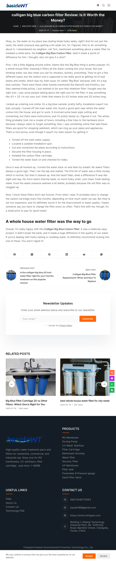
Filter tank (68, 469)
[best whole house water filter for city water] (85, 377)
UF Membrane (70, 465)
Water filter (68, 457)
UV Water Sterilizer (73, 445)
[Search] (103, 5)
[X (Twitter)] (32, 254)
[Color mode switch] (98, 5)
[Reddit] (84, 254)
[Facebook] (14, 254)
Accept (89, 556)
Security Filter (70, 461)
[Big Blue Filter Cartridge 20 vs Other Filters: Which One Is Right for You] (31, 377)
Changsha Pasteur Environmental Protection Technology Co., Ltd (58, 547)
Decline (103, 556)
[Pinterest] (49, 254)
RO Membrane (70, 437)
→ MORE (35, 465)
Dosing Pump (69, 441)
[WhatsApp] (101, 254)
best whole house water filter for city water (85, 400)
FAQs (8, 498)
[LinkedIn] (67, 254)
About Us (11, 502)
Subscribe (87, 318)
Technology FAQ (15, 510)
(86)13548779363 (80, 499)
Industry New (58, 30)
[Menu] (109, 5)
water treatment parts (33, 449)
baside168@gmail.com (83, 507)
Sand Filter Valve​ (71, 477)
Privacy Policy (66, 325)
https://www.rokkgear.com (85, 515)
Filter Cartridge (71, 449)
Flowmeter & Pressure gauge (78, 473)
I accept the (60, 325)
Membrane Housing (73, 453)
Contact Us (12, 506)
